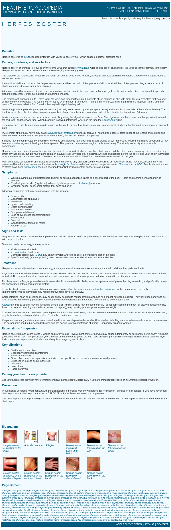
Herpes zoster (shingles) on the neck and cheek (33, 476)
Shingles (49, 445)
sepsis (79, 358)
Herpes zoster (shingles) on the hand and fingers (12, 476)
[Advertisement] (83, 37)
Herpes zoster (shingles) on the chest (117, 448)
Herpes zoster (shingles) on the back (12, 448)
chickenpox (82, 67)
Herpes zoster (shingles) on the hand (54, 476)
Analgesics (8, 304)
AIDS (139, 164)
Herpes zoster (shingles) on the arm (96, 448)
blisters (84, 183)
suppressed (30, 167)
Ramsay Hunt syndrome (61, 132)
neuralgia (81, 140)
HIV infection (125, 164)
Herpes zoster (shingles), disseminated (74, 476)
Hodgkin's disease (68, 164)
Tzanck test (17, 252)
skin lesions (108, 120)
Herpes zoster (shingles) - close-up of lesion (74, 449)
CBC (38, 254)
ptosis (32, 212)
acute (27, 56)
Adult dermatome (33, 445)
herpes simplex (108, 289)
